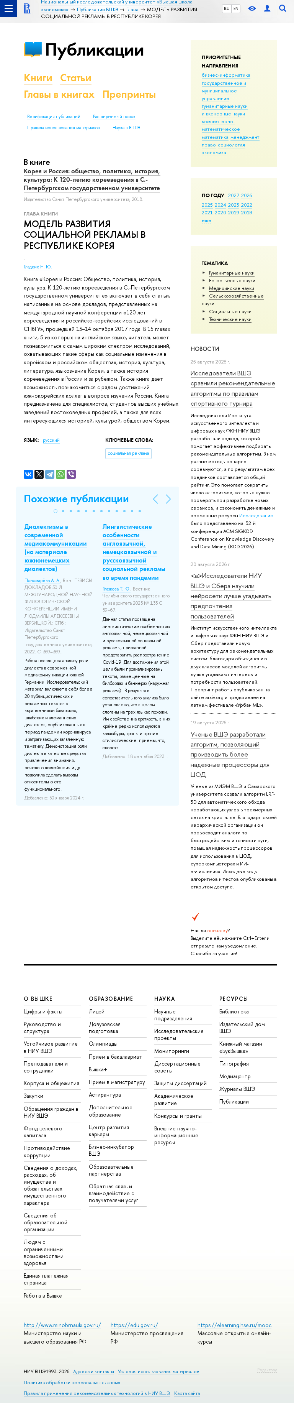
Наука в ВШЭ (126, 128)
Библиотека (234, 1011)
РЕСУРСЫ (233, 998)
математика (215, 136)
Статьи (75, 77)
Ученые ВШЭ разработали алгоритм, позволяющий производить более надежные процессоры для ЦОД (230, 754)
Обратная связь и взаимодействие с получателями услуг (113, 1193)
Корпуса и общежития (51, 1083)
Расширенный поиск (114, 116)
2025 (207, 204)
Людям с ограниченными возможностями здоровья (44, 1252)
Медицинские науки (231, 288)
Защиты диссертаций (180, 1083)
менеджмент (245, 136)
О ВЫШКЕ (38, 998)
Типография (234, 1063)
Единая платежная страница (46, 1279)
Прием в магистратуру (117, 1082)
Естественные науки (232, 280)
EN (236, 8)
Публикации (94, 49)
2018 (246, 212)
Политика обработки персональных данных (72, 1382)
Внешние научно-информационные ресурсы (176, 1135)
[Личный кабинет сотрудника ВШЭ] (267, 8)
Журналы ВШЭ (237, 1088)
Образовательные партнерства (111, 1170)
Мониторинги (171, 1050)
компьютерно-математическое (221, 125)
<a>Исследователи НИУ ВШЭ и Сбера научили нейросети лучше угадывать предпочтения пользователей (231, 595)
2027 (233, 195)
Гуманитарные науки (232, 272)
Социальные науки (230, 311)
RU (227, 8)
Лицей (97, 1011)
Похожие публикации (76, 498)
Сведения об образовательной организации (45, 1222)
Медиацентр (235, 1076)
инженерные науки (223, 113)
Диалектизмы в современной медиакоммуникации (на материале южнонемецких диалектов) (55, 547)
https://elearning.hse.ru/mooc (234, 1325)
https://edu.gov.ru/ (134, 1325)
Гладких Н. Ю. (38, 267)
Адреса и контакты (93, 1371)
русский (51, 440)
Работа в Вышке (43, 1295)
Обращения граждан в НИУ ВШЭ (51, 1112)
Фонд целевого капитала (43, 1132)
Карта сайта (187, 1393)
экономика (214, 152)
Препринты (129, 94)
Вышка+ (98, 1069)
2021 (207, 212)
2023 (233, 204)
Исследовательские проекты (179, 1034)
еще (206, 220)
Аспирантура (105, 1094)
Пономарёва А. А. (42, 580)
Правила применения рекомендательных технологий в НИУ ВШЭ (97, 1393)
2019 (233, 212)
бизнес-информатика (226, 74)
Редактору (267, 1369)
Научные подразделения (173, 1015)
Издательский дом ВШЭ (242, 1027)
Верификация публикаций (53, 116)
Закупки (33, 1095)
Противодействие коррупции (47, 1151)
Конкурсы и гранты (178, 1115)
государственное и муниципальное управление (224, 90)
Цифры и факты (43, 1011)
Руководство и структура (42, 1027)
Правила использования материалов (63, 128)
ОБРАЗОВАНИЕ (111, 998)
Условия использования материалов (158, 1371)
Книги (38, 77)
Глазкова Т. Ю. (117, 589)
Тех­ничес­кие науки (230, 319)
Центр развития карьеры (109, 1130)
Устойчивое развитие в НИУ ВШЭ (51, 1047)
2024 (220, 204)
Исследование (256, 515)
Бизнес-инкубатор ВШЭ (111, 1150)
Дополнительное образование (110, 1111)
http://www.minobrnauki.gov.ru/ (62, 1325)
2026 (246, 195)
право (209, 144)
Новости (205, 349)
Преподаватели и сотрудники (46, 1067)
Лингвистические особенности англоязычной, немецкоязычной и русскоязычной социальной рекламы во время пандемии (134, 552)
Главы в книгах (59, 94)
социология (231, 144)
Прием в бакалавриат (115, 1056)
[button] (55, 511)
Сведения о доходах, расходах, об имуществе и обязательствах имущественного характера (50, 1185)
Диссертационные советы (177, 1067)
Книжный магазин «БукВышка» (240, 1047)
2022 (246, 204)
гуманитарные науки (225, 105)
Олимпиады (103, 1043)
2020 (220, 212)
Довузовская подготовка (105, 1027)
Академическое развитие (173, 1099)
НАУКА (164, 998)
